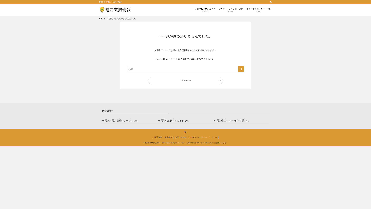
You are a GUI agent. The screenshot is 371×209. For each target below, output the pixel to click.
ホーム (214, 137)
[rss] (270, 2)
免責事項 (168, 137)
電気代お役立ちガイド (174, 120)
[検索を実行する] (241, 69)
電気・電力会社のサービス (121, 120)
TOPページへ (185, 80)
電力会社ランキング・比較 (233, 120)
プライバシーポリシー (198, 137)
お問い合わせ (181, 137)
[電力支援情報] (115, 9)
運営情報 (158, 137)
